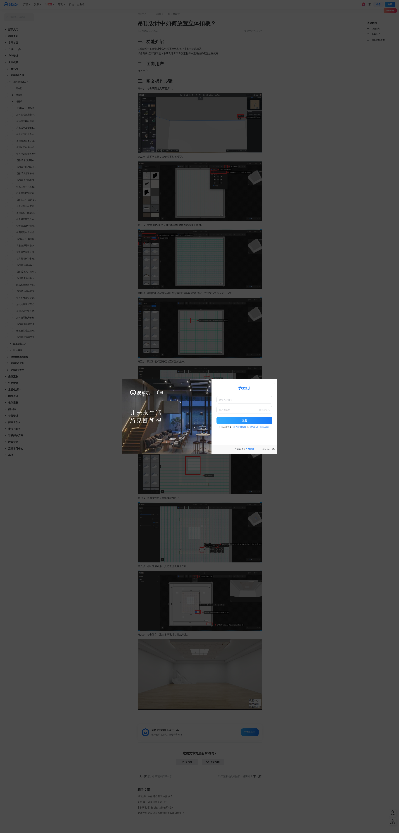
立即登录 (249, 449)
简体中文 (266, 449)
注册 (244, 420)
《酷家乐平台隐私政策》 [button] (259, 427)
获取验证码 (264, 410)
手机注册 (244, 388)
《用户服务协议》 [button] (239, 427)
